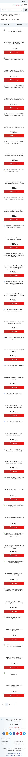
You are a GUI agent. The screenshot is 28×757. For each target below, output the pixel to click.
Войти (25, 1)
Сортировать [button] (18, 24)
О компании (4, 741)
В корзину (15, 52)
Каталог (11, 14)
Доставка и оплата (19, 741)
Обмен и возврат (18, 744)
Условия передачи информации (14, 755)
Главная (5, 14)
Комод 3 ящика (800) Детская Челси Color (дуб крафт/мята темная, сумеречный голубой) (14, 267)
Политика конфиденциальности (14, 753)
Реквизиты (4, 744)
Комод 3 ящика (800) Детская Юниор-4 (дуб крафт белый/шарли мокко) (14, 295)
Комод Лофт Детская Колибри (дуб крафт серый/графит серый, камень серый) (14, 547)
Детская (17, 14)
